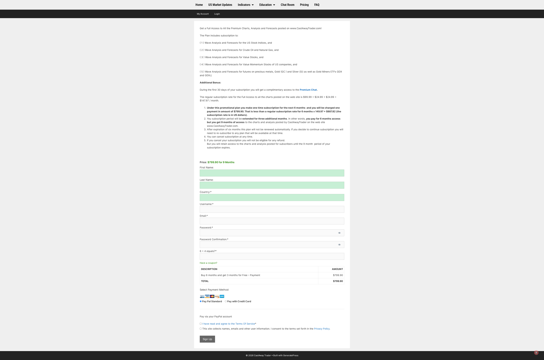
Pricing (304, 5)
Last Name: (206, 179)
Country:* (206, 191)
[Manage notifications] (536, 352)
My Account (203, 13)
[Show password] (339, 232)
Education (265, 5)
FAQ (316, 5)
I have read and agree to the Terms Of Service (228, 323)
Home (199, 5)
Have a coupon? (208, 262)
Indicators (244, 5)
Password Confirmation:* (214, 239)
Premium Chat (308, 89)
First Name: (207, 167)
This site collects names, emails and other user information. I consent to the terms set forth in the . (266, 328)
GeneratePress (290, 355)
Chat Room (287, 5)
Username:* (206, 204)
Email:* (204, 215)
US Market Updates (220, 5)
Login (217, 13)
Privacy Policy (322, 328)
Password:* (206, 227)
